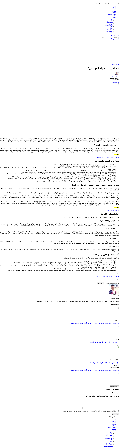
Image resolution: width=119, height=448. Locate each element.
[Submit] (103, 37)
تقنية (106, 276)
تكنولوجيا (102, 276)
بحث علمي (112, 276)
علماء (98, 276)
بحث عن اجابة (115, 0)
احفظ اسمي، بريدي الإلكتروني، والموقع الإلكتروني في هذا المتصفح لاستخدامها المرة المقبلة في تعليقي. (90, 411)
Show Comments (114, 386)
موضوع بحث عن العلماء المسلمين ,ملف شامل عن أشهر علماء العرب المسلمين (94, 323)
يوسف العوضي (115, 76)
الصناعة (117, 276)
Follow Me (110, 294)
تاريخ (108, 276)
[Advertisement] (70, 51)
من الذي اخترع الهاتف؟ (113, 210)
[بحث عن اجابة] (114, 35)
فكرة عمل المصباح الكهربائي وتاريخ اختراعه (107, 157)
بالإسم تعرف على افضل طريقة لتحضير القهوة (104, 342)
